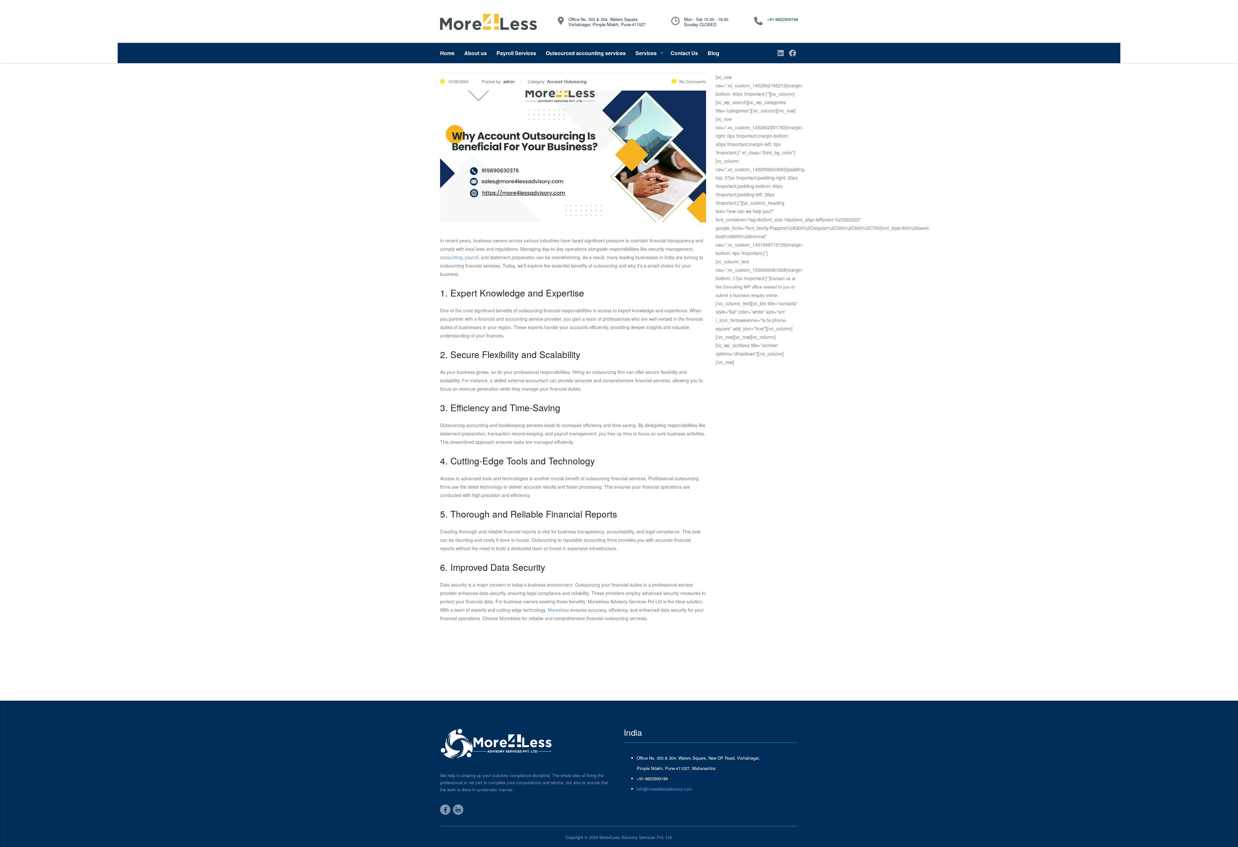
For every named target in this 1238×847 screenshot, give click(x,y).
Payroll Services (516, 53)
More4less (559, 610)
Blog (713, 53)
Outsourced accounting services (586, 53)
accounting (451, 257)
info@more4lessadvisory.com (664, 789)
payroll (471, 257)
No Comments (692, 81)
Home (447, 53)
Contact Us (684, 53)
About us (475, 53)
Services (646, 53)
